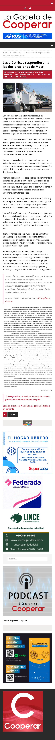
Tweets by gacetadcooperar (15, 620)
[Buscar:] (27, 559)
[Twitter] (30, 8)
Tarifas (12, 414)
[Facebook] (25, 8)
